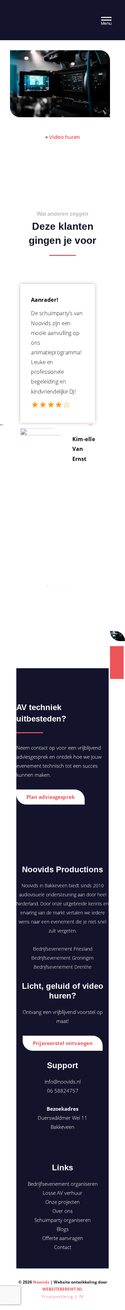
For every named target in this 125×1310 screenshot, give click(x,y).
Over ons (62, 1211)
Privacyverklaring (57, 1296)
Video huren (64, 137)
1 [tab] (47, 586)
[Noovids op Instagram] (74, 1147)
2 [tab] (57, 586)
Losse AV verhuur (62, 1192)
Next (90, 423)
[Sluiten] (119, 636)
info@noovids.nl (63, 1081)
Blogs (63, 1229)
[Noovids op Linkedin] (62, 1147)
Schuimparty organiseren (62, 1220)
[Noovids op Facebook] (50, 1147)
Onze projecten (62, 1201)
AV (81, 1296)
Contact (62, 1247)
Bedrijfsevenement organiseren (63, 1183)
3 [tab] (67, 586)
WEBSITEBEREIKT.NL (62, 1289)
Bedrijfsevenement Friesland (62, 949)
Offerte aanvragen (62, 1238)
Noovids (31, 14)
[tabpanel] (57, 377)
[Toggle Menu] (106, 20)
